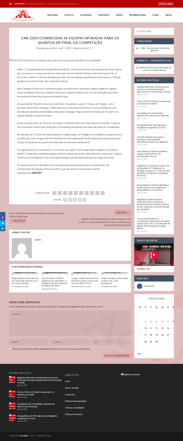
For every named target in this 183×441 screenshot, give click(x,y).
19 (156, 335)
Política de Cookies (74, 414)
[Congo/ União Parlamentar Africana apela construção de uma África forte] (85, 273)
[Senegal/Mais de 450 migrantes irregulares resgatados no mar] (12, 417)
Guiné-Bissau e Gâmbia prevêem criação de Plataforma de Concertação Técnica (152, 153)
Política (69, 15)
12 (156, 328)
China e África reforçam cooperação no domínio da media (154, 102)
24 (145, 341)
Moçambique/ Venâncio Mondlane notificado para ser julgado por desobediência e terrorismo (153, 187)
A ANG (155, 15)
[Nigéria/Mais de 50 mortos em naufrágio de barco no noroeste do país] (25, 273)
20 (162, 335)
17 (145, 335)
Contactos (70, 394)
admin (53, 48)
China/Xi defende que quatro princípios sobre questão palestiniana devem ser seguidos (152, 139)
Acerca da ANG (72, 388)
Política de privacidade (75, 401)
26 (156, 341)
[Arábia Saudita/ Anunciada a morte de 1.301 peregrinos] (114, 273)
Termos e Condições (74, 407)
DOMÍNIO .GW (143, 269)
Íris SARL (24, 435)
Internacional (137, 15)
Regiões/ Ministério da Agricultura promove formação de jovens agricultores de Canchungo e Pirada (153, 89)
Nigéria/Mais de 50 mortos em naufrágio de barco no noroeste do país (25, 280)
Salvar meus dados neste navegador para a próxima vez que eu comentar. (51, 348)
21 (168, 335)
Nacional (52, 15)
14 (168, 328)
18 (151, 335)
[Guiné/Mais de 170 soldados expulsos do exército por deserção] (12, 405)
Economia (86, 15)
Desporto (103, 15)
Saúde (119, 15)
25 (151, 341)
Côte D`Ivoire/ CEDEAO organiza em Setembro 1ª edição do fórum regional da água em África (54, 282)
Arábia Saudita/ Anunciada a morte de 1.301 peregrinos (114, 280)
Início (168, 15)
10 (145, 328)
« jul (139, 353)
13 (162, 328)
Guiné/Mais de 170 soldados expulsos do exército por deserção (153, 114)
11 (151, 328)
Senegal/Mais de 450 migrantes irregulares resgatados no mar (151, 126)
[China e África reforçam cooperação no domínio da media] (12, 393)
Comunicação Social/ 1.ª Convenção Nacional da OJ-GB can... (52, 3)
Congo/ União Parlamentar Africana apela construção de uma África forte (84, 280)
